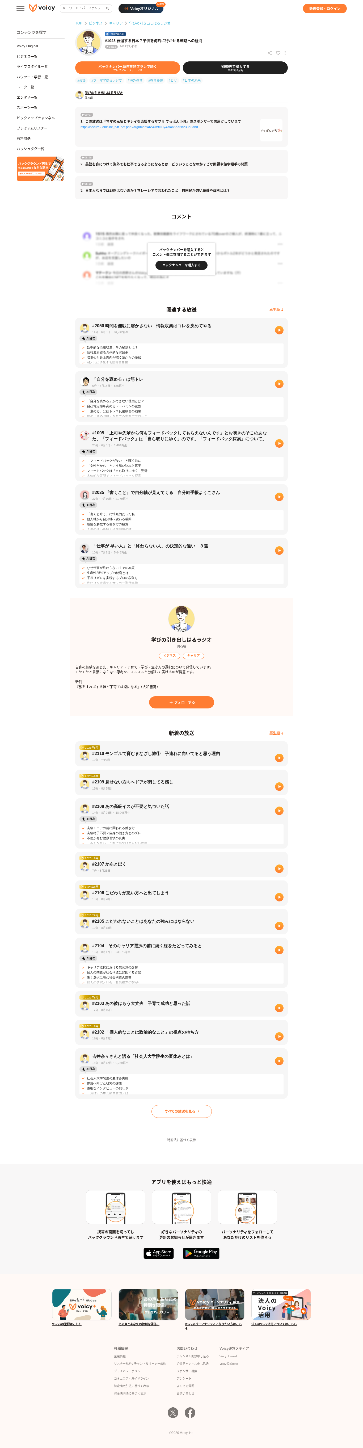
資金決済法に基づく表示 (130, 1393)
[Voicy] (42, 8)
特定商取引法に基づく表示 (131, 1386)
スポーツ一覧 (27, 108)
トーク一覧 (25, 87)
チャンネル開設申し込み (193, 1356)
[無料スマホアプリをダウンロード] (40, 169)
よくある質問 (185, 1386)
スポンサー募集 (187, 1371)
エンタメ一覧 (27, 97)
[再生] (279, 330)
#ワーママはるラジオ (106, 80)
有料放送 (24, 138)
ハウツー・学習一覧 (32, 77)
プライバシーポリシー (128, 1371)
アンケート (184, 1378)
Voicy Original (27, 46)
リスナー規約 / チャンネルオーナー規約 (140, 1363)
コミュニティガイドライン (131, 1378)
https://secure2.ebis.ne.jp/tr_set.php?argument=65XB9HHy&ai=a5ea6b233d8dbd (139, 127)
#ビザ (173, 80)
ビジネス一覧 (27, 56)
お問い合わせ (185, 1393)
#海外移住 (135, 80)
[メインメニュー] (20, 8)
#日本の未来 (192, 80)
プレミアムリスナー (32, 128)
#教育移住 (155, 80)
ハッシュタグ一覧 (30, 149)
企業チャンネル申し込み (193, 1363)
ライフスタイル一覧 (32, 67)
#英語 (81, 80)
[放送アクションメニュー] (285, 53)
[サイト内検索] (107, 8)
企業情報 (120, 1356)
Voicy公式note (229, 1363)
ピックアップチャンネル (36, 118)
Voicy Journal (228, 1356)
